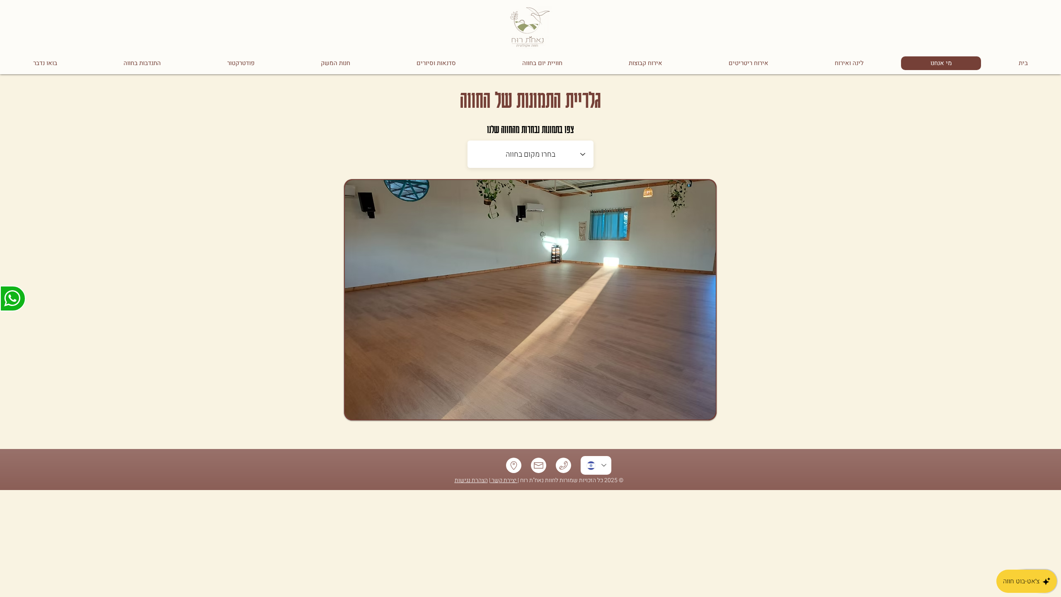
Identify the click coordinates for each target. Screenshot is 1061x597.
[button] (530, 299)
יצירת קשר (504, 480)
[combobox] (530, 154)
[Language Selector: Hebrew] (596, 465)
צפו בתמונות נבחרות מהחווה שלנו (530, 129)
